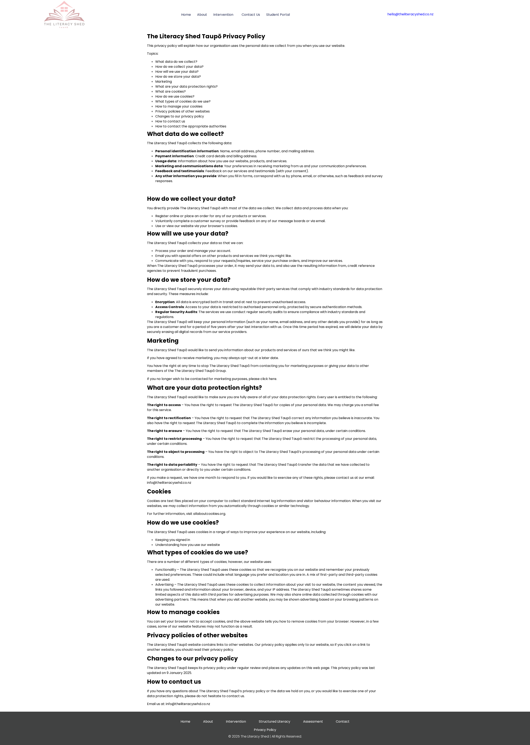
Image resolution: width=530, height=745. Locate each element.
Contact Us (251, 14)
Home (186, 14)
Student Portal (278, 14)
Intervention (223, 14)
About (202, 14)
